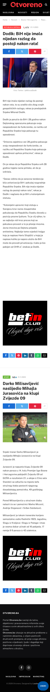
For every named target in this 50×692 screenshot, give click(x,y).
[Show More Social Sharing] (44, 51)
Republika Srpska (12, 27)
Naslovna (8, 12)
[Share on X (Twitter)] (22, 51)
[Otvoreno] (26, 4)
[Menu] (4, 4)
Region (35, 12)
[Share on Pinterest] (35, 51)
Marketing (38, 677)
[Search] (45, 4)
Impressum (24, 677)
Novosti (22, 12)
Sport (6, 377)
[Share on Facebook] (9, 51)
